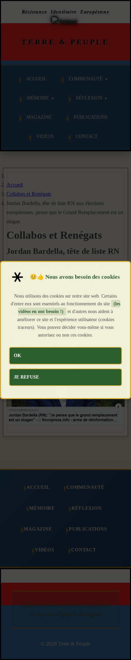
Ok (17, 355)
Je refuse (26, 377)
